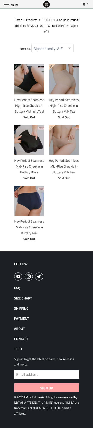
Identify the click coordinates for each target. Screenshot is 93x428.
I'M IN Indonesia (34, 397)
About (19, 328)
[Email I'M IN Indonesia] (40, 276)
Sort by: (25, 49)
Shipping (21, 308)
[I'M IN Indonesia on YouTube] (19, 276)
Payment (21, 318)
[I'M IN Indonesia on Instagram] (30, 276)
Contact (21, 338)
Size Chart (23, 298)
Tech (18, 348)
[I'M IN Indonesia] (46, 4)
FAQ (17, 288)
